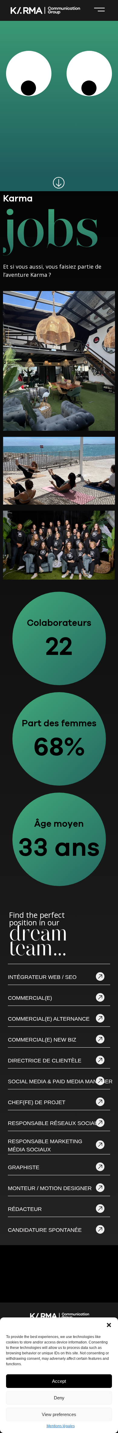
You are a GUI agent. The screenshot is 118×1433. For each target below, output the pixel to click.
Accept (59, 1381)
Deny (59, 1397)
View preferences (59, 1414)
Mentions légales (61, 1426)
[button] (109, 1325)
